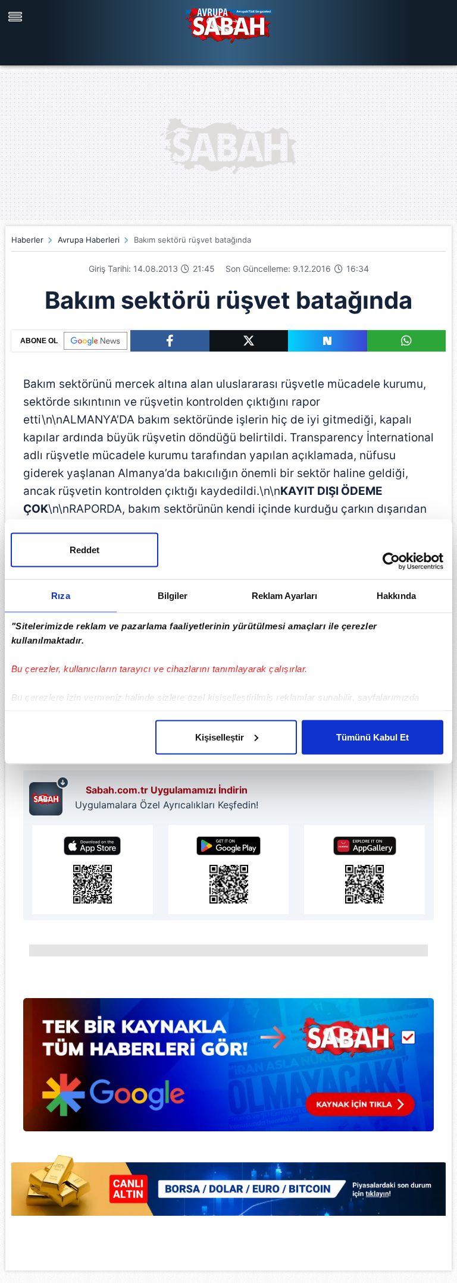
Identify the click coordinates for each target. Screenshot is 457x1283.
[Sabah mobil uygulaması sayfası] (49, 795)
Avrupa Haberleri (89, 239)
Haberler (27, 239)
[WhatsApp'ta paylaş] (406, 341)
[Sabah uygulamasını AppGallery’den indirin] (364, 869)
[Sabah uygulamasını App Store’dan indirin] (92, 869)
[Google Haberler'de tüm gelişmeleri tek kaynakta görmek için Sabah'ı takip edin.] (228, 1070)
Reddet (84, 549)
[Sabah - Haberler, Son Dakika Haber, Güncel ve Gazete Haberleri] (228, 24)
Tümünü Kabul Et (372, 737)
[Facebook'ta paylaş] (169, 341)
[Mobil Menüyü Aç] (16, 16)
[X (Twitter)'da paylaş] (249, 341)
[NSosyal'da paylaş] (327, 341)
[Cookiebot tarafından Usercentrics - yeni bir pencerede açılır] (391, 561)
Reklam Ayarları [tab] (285, 595)
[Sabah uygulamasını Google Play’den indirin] (228, 869)
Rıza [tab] (60, 595)
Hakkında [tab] (396, 595)
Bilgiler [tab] (173, 595)
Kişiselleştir (219, 737)
